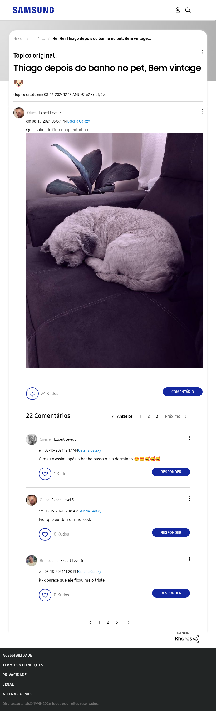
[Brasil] (33, 9)
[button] (193, 111)
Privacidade (15, 675)
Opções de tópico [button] (193, 52)
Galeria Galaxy (78, 121)
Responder (171, 472)
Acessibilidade (17, 655)
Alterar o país (17, 694)
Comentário (182, 392)
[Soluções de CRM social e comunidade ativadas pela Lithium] (187, 637)
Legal (8, 684)
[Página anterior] (89, 622)
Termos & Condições (23, 665)
